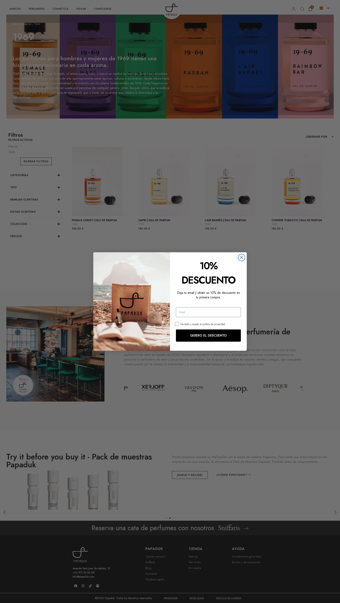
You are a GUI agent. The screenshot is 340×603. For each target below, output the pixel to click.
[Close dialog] (241, 257)
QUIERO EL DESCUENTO (208, 335)
